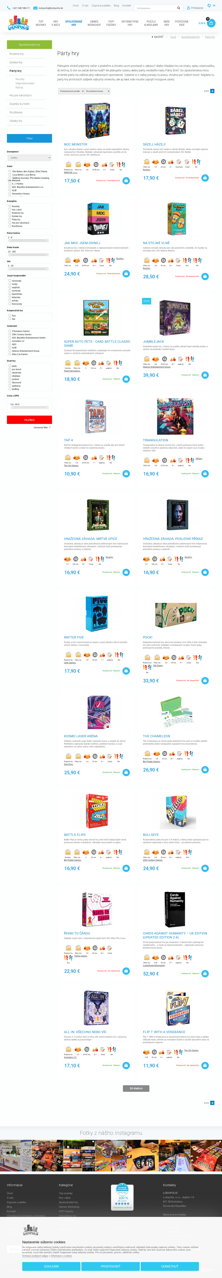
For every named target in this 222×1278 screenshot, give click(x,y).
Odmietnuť (169, 1266)
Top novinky (65, 1193)
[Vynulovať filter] (50, 427)
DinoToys (68, 764)
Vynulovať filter (41, 427)
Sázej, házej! (154, 144)
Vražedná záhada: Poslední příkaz (173, 539)
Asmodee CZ (70, 1057)
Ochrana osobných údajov (35, 1256)
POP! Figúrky (66, 1211)
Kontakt (11, 1211)
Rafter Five (74, 637)
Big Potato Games (151, 761)
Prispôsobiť (110, 1266)
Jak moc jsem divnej (82, 243)
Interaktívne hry (67, 1215)
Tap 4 (68, 440)
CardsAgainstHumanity (154, 965)
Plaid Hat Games (72, 371)
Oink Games (70, 663)
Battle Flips (75, 835)
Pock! (147, 637)
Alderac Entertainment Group (156, 367)
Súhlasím (51, 1266)
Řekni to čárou (77, 933)
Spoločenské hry (190, 37)
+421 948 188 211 (21, 8)
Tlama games (80, 956)
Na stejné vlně (156, 243)
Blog (9, 1206)
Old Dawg (158, 665)
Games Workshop (69, 1206)
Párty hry (210, 37)
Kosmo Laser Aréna (81, 736)
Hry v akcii (64, 1197)
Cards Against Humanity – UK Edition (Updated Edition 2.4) (175, 935)
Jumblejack (153, 342)
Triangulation (155, 440)
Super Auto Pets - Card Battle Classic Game (97, 344)
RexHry (146, 170)
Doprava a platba (16, 1202)
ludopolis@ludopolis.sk (51, 8)
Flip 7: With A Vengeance (164, 1032)
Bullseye (151, 835)
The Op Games (71, 465)
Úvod (173, 37)
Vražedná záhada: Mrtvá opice (90, 539)
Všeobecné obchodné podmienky (26, 1215)
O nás (10, 1197)
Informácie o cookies (61, 1256)
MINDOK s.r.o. (70, 172)
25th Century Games (152, 860)
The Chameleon (156, 736)
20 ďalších (136, 1088)
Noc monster (75, 144)
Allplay (199, 458)
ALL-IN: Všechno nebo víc (85, 1032)
